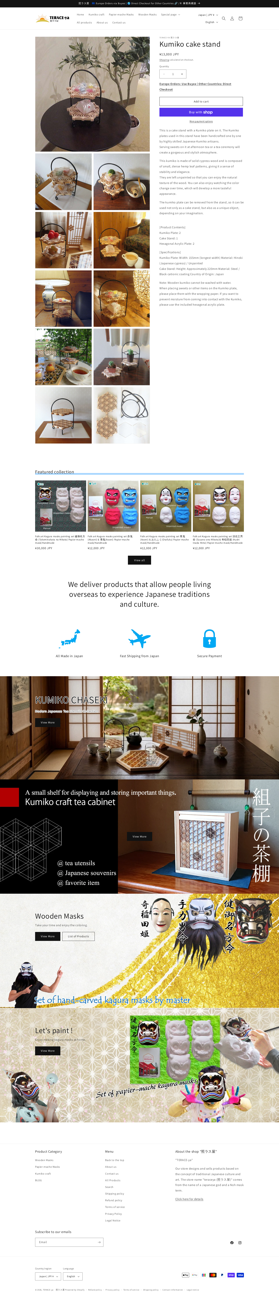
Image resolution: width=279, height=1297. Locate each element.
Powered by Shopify (75, 1289)
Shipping (164, 59)
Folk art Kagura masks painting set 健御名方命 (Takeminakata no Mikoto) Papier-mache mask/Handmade (60, 539)
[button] (170, 14)
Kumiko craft (43, 1173)
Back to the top (114, 1160)
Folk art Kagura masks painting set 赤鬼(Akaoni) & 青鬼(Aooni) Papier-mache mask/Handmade (110, 539)
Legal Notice (112, 1220)
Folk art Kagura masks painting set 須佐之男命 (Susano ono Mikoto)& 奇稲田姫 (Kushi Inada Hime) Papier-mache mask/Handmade (218, 539)
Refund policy (113, 1200)
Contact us (111, 1173)
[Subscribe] (99, 1242)
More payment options (201, 121)
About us (110, 1166)
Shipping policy (114, 1193)
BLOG (38, 1180)
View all (139, 560)
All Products (112, 1180)
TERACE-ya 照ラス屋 (54, 1289)
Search (109, 1187)
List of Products (78, 936)
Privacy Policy (113, 1213)
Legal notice (193, 1289)
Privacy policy (113, 1289)
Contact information (172, 1289)
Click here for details (189, 1199)
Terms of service (115, 1207)
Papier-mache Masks (47, 1166)
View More (48, 722)
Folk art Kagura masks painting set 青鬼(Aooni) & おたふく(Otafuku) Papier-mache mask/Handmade (164, 539)
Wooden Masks (44, 1160)
